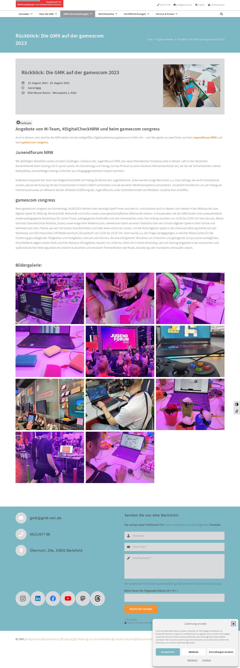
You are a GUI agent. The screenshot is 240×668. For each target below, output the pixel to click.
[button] (233, 623)
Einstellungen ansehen (221, 651)
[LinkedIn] (38, 598)
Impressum (206, 660)
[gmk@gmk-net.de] (23, 518)
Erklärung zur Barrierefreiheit (94, 639)
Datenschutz (192, 660)
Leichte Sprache (125, 639)
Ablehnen (193, 651)
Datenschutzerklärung (207, 583)
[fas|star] (97, 598)
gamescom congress (35, 142)
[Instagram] (23, 598)
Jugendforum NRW (205, 137)
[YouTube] (68, 598)
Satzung (67, 639)
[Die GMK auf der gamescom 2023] (50, 298)
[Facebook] (53, 598)
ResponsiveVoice (147, 639)
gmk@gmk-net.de (45, 517)
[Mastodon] (83, 598)
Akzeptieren (167, 651)
